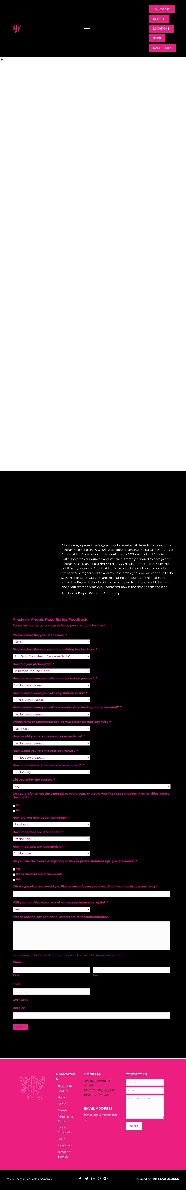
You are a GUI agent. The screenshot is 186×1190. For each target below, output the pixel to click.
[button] (35, 546)
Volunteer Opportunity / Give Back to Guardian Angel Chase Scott (66, 334)
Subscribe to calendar (91, 361)
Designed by (157, 1179)
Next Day (168, 349)
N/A (18, 879)
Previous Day (20, 349)
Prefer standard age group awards (39, 874)
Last (96, 975)
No (18, 810)
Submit (20, 1027)
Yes (18, 805)
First (16, 975)
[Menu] (87, 29)
